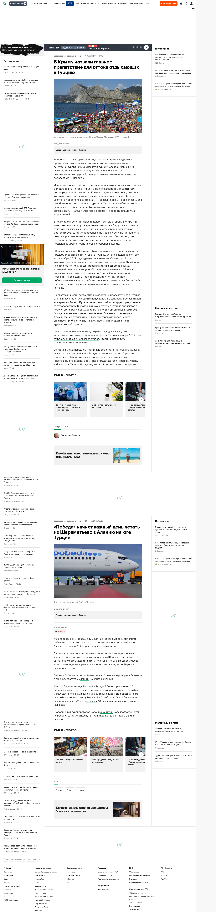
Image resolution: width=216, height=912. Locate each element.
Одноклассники (73, 875)
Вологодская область (44, 889)
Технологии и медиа (12, 501)
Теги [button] (65, 426)
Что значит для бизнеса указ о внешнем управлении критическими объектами (173, 84)
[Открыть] (22, 3)
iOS (162, 871)
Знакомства (134, 909)
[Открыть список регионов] (181, 3)
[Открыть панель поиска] (186, 3)
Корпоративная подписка (108, 878)
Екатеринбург (41, 875)
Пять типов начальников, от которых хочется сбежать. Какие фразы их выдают (172, 545)
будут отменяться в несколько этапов (76, 338)
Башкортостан (41, 886)
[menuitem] (39, 3)
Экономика (8, 597)
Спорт (6, 85)
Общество (8, 213)
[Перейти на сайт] (22, 50)
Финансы (7, 889)
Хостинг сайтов (135, 902)
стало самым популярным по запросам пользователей (108, 298)
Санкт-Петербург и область (46, 871)
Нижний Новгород (42, 900)
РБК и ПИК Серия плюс (13, 98)
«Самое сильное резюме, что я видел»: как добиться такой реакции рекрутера (173, 71)
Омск (37, 882)
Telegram (70, 878)
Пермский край (41, 903)
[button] (181, 3)
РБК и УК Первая (10, 72)
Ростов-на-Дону (41, 907)
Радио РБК (15, 4)
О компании (134, 871)
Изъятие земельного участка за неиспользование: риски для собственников (169, 57)
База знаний (9, 896)
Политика (8, 298)
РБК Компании (9, 808)
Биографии (8, 893)
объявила (92, 700)
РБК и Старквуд (10, 240)
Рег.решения (134, 906)
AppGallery (165, 878)
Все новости (11, 61)
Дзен (68, 882)
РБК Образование (11, 900)
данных (84, 678)
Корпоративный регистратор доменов (141, 897)
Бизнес (7, 200)
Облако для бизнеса (137, 893)
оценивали (106, 711)
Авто (5, 367)
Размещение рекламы (138, 882)
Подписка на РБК (105, 875)
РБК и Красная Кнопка (13, 743)
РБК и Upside (9, 583)
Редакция (133, 878)
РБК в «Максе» (66, 375)
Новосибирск (40, 878)
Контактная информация (139, 875)
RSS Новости (103, 889)
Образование (160, 75)
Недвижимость (161, 535)
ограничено (120, 686)
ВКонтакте (70, 871)
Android (164, 875)
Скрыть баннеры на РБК (108, 871)
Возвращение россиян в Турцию (68, 55)
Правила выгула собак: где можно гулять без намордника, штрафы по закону (171, 529)
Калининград (40, 893)
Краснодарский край (44, 896)
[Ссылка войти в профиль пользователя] (191, 3)
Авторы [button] (57, 426)
